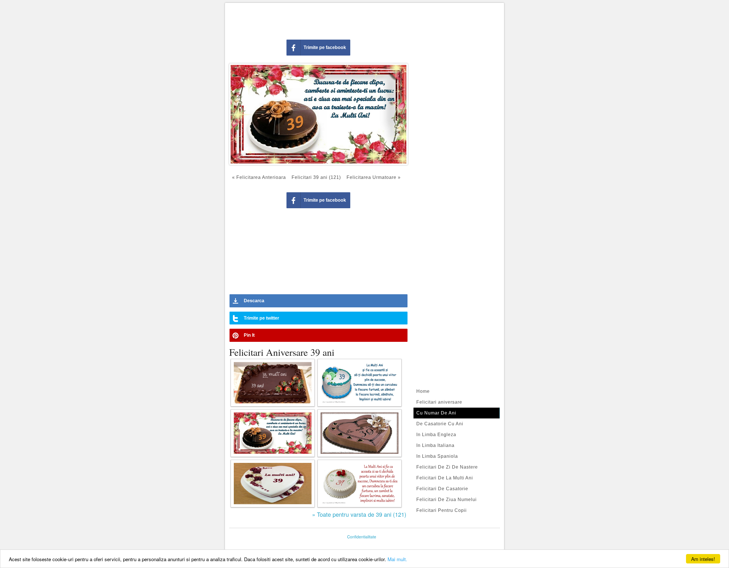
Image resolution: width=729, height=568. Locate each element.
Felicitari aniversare (439, 402)
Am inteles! (703, 558)
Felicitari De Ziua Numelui (446, 499)
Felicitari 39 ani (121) (316, 177)
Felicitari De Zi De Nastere (447, 467)
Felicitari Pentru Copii (441, 510)
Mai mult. (397, 559)
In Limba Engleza (436, 434)
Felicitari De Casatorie (442, 488)
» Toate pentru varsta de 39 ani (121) (359, 514)
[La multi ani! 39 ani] (273, 382)
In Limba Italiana (435, 445)
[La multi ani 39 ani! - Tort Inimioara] (273, 483)
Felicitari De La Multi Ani (444, 477)
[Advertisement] (364, 20)
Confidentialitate (361, 537)
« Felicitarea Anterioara (259, 177)
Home (423, 391)
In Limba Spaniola (437, 456)
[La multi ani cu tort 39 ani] (359, 433)
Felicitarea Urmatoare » (374, 177)
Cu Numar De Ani (436, 412)
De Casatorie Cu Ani (439, 423)
